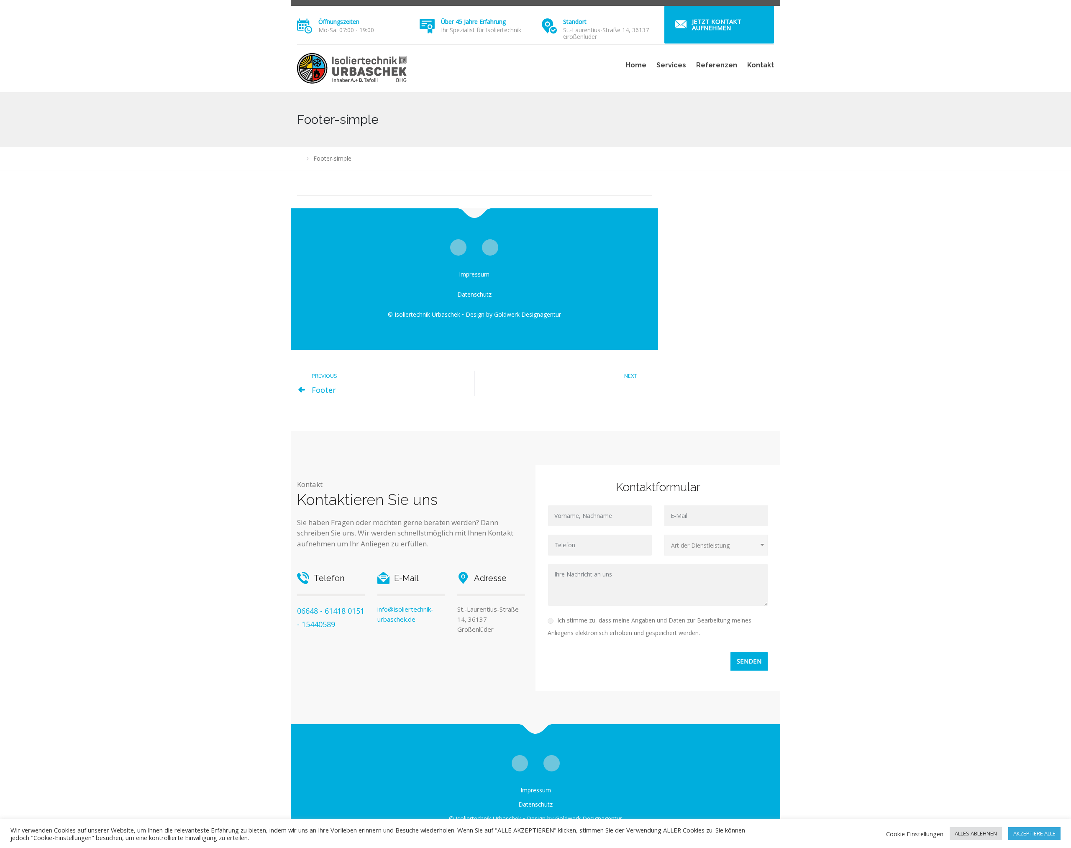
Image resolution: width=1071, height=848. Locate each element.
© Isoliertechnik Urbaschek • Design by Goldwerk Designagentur (474, 314)
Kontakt (760, 65)
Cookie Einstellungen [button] (914, 834)
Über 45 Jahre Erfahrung (473, 22)
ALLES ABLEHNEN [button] (976, 833)
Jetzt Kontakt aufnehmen (716, 24)
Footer (324, 390)
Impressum (474, 274)
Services (671, 65)
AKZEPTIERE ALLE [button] (1034, 833)
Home (636, 65)
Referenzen (716, 65)
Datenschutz (474, 294)
